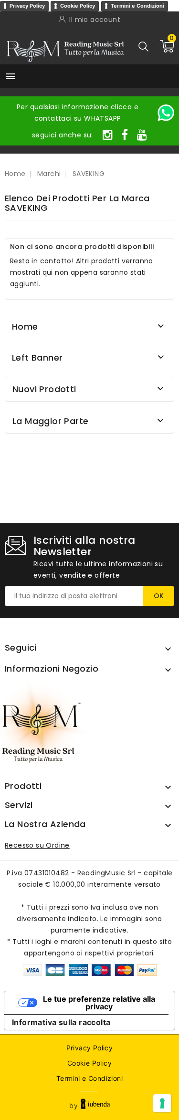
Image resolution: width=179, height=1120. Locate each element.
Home (25, 326)
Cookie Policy (77, 5)
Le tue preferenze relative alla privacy (99, 1002)
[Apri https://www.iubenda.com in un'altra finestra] (95, 1105)
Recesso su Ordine (37, 845)
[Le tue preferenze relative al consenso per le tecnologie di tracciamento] (162, 1103)
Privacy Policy (27, 5)
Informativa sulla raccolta (61, 1022)
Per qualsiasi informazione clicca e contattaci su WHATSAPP (77, 112)
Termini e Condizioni (137, 5)
